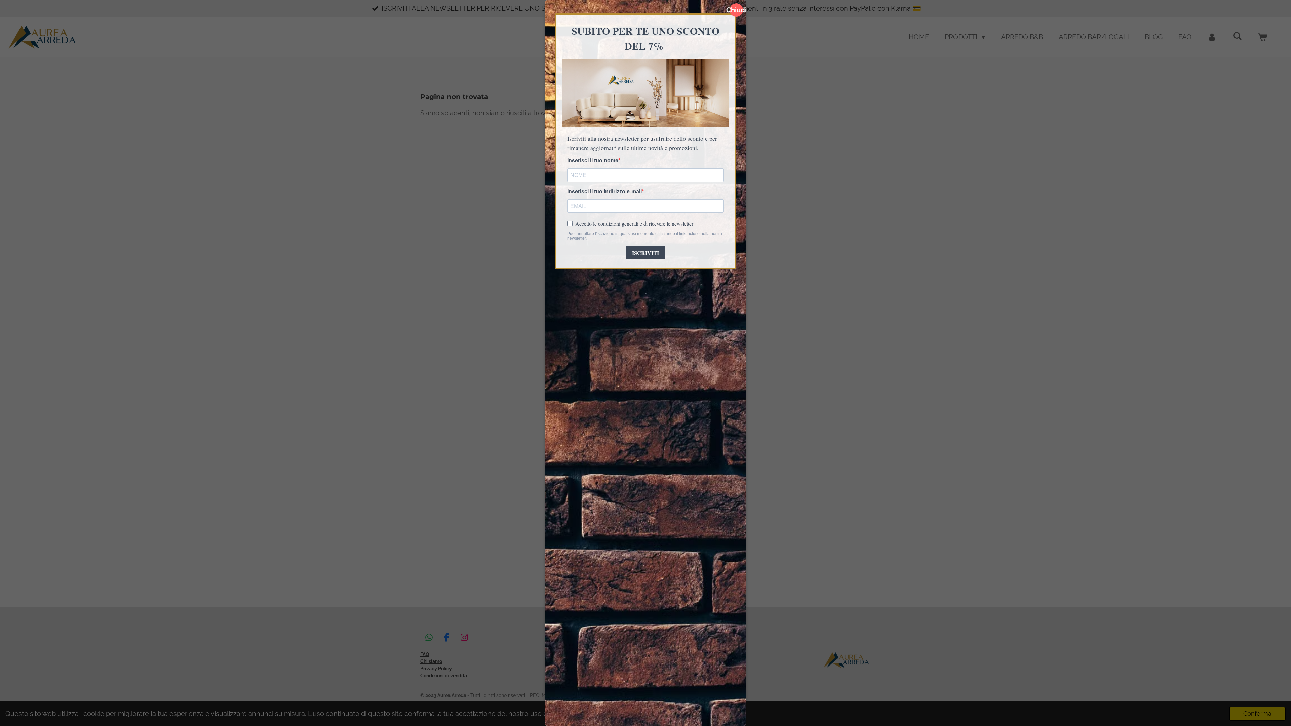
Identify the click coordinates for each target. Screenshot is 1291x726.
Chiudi (736, 10)
